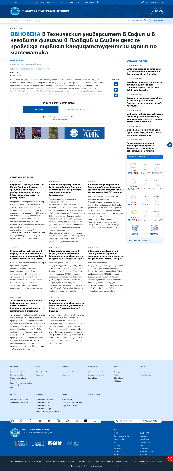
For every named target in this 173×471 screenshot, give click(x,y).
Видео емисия (67, 399)
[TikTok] (68, 421)
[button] (97, 2)
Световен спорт (146, 372)
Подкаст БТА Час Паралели (72, 403)
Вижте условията (59, 119)
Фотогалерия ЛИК (43, 406)
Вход (159, 11)
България (13, 2)
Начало (13, 29)
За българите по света (19, 403)
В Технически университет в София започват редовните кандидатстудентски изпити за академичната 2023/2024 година (66, 255)
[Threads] (32, 421)
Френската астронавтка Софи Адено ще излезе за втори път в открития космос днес (144, 132)
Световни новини (42, 372)
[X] (50, 421)
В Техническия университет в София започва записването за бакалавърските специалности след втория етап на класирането (65, 189)
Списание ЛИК (145, 442)
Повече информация (93, 466)
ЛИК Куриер (118, 381)
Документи (118, 448)
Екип (141, 445)
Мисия (116, 442)
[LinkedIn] (59, 421)
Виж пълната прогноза (139, 240)
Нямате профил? (157, 14)
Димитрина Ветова (17, 60)
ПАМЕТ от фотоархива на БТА (47, 412)
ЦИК (11, 388)
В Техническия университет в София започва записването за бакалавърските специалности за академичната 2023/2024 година (106, 188)
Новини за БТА (119, 439)
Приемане (75, 466)
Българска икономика (96, 375)
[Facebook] (13, 421)
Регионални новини (17, 375)
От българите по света (19, 399)
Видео (78, 2)
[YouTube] (41, 421)
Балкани (29, 2)
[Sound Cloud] (86, 421)
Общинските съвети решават (18, 379)
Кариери (117, 451)
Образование (16, 75)
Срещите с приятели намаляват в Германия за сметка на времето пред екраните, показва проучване (144, 102)
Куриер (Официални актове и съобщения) (21, 384)
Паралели (39, 375)
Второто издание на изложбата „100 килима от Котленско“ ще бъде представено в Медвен (144, 71)
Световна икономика (96, 372)
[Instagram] (22, 421)
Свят (21, 2)
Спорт (54, 2)
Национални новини (17, 372)
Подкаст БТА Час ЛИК (70, 406)
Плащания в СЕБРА (146, 451)
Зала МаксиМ (144, 439)
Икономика (39, 2)
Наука (116, 375)
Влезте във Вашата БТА (76, 109)
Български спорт (146, 375)
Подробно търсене (135, 20)
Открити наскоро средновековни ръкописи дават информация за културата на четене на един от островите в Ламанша (145, 118)
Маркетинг (144, 436)
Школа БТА (118, 454)
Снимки (70, 2)
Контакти (144, 448)
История (117, 445)
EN (162, 2)
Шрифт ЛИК (144, 433)
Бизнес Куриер (93, 378)
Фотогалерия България (44, 399)
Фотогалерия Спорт (44, 409)
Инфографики (88, 2)
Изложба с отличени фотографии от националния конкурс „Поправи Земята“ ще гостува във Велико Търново (145, 86)
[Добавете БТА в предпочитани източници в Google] (96, 421)
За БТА (116, 433)
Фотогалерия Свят (43, 403)
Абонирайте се (40, 109)
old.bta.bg (143, 454)
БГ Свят (62, 2)
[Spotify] (77, 421)
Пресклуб (155, 2)
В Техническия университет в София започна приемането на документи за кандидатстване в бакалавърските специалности (28, 255)
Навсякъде (158, 20)
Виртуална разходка (121, 436)
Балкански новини (68, 372)
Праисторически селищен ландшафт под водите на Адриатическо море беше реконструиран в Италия (140, 147)
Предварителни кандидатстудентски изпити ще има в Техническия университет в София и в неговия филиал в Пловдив (67, 305)
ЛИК (48, 2)
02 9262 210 (149, 421)
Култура (117, 372)
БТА (147, 2)
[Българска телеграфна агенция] (15, 432)
